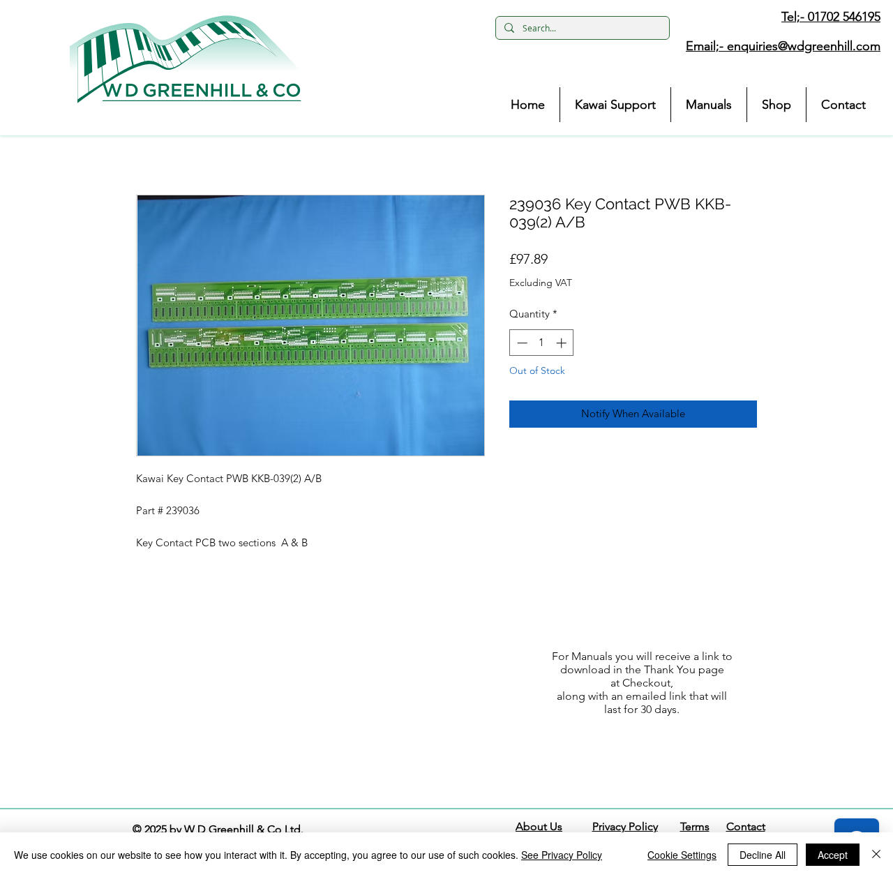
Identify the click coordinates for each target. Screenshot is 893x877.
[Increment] (562, 343)
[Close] (876, 855)
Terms (695, 826)
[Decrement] (520, 343)
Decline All (763, 855)
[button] (185, 59)
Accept (833, 855)
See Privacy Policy (561, 855)
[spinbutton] (541, 343)
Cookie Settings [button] (681, 855)
